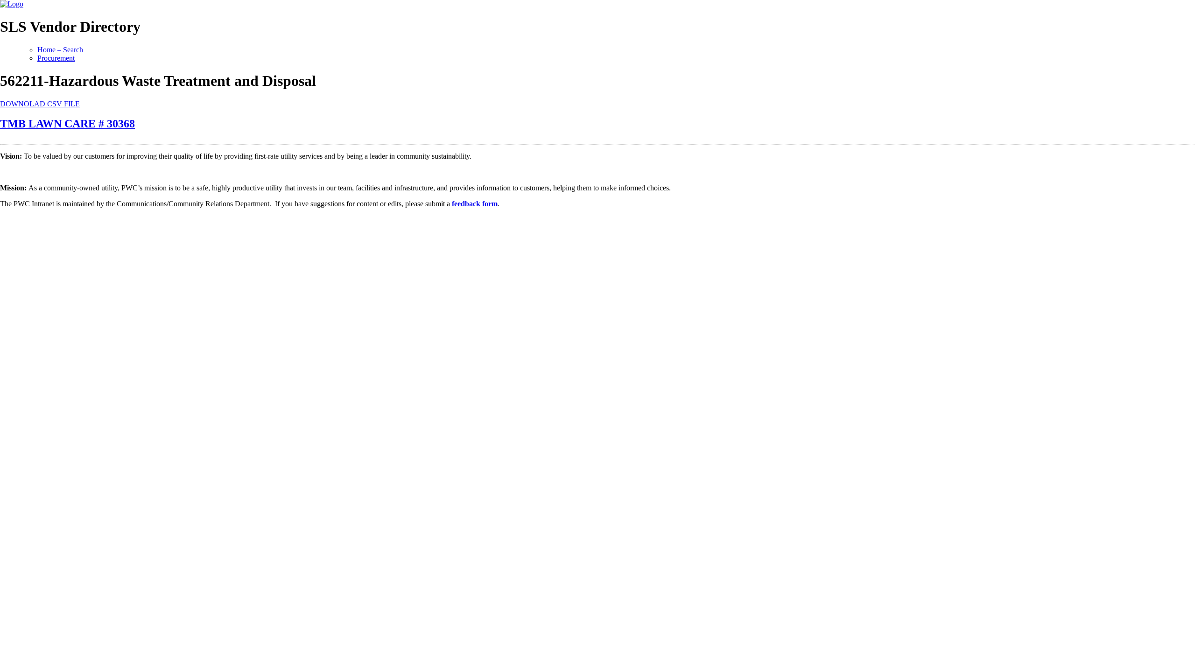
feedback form (475, 204)
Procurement (56, 58)
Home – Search (60, 50)
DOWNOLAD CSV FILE (40, 104)
